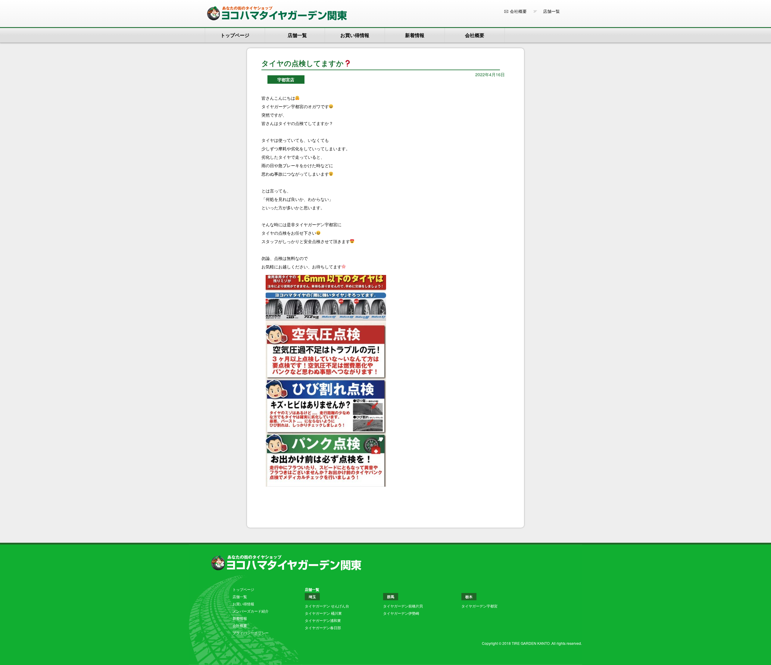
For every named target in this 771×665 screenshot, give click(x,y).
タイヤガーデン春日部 (323, 627)
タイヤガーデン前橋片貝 (403, 605)
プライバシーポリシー (251, 632)
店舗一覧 (549, 11)
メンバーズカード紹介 (251, 610)
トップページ (234, 35)
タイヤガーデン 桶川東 (323, 613)
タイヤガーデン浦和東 (323, 620)
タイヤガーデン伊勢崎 (401, 613)
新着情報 (414, 35)
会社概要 (518, 11)
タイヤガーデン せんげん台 (327, 605)
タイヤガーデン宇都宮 (479, 605)
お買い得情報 (354, 35)
